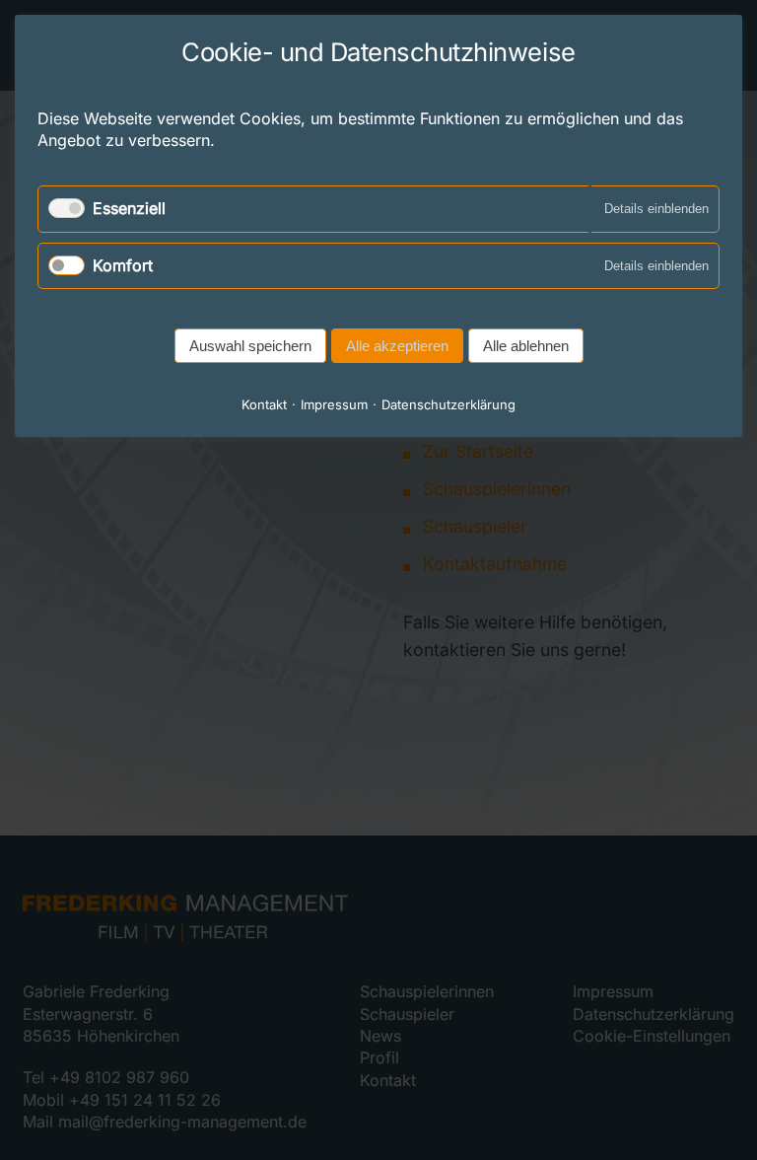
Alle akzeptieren (397, 345)
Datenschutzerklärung (448, 404)
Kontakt (264, 404)
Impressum (334, 404)
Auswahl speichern (250, 345)
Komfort (123, 265)
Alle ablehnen (526, 345)
